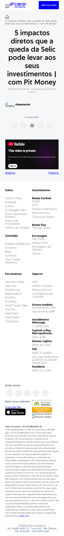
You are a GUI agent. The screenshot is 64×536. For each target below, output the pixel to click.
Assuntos (11, 247)
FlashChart (11, 313)
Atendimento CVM (43, 307)
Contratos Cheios (43, 216)
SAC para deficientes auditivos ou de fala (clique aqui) (45, 359)
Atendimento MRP (43, 311)
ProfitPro (10, 297)
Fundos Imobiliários (44, 209)
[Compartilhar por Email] (49, 125)
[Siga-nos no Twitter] (27, 393)
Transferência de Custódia (42, 295)
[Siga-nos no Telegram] (45, 393)
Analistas (10, 202)
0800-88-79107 (41, 345)
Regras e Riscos (42, 289)
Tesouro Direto (41, 227)
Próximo (53, 172)
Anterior (10, 172)
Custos (9, 206)
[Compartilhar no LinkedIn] (41, 125)
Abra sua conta (48, 5)
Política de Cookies (17, 227)
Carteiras (11, 255)
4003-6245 (39, 337)
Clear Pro (10, 285)
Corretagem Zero (15, 210)
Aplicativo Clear (14, 281)
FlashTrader (12, 317)
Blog (8, 251)
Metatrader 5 (13, 293)
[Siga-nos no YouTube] (36, 393)
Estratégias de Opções (41, 248)
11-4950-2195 (40, 326)
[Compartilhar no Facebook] (14, 125)
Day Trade (38, 238)
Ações (36, 201)
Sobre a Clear (13, 198)
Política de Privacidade (12, 222)
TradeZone (12, 321)
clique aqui (24, 516)
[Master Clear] (17, 4)
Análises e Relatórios (18, 243)
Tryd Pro (10, 309)
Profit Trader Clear (16, 305)
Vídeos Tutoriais (42, 285)
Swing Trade (40, 242)
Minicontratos (41, 213)
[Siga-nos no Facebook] (9, 393)
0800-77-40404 (42, 353)
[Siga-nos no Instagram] (18, 393)
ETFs (35, 205)
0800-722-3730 (41, 370)
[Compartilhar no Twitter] (23, 125)
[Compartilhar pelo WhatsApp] (32, 125)
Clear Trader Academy (12, 261)
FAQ (34, 281)
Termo (36, 253)
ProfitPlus (11, 301)
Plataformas (12, 289)
